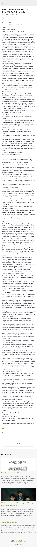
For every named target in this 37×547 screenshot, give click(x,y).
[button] (3, 18)
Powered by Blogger (19, 541)
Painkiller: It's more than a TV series (11, 473)
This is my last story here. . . (9, 522)
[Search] (34, 3)
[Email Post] (3, 429)
